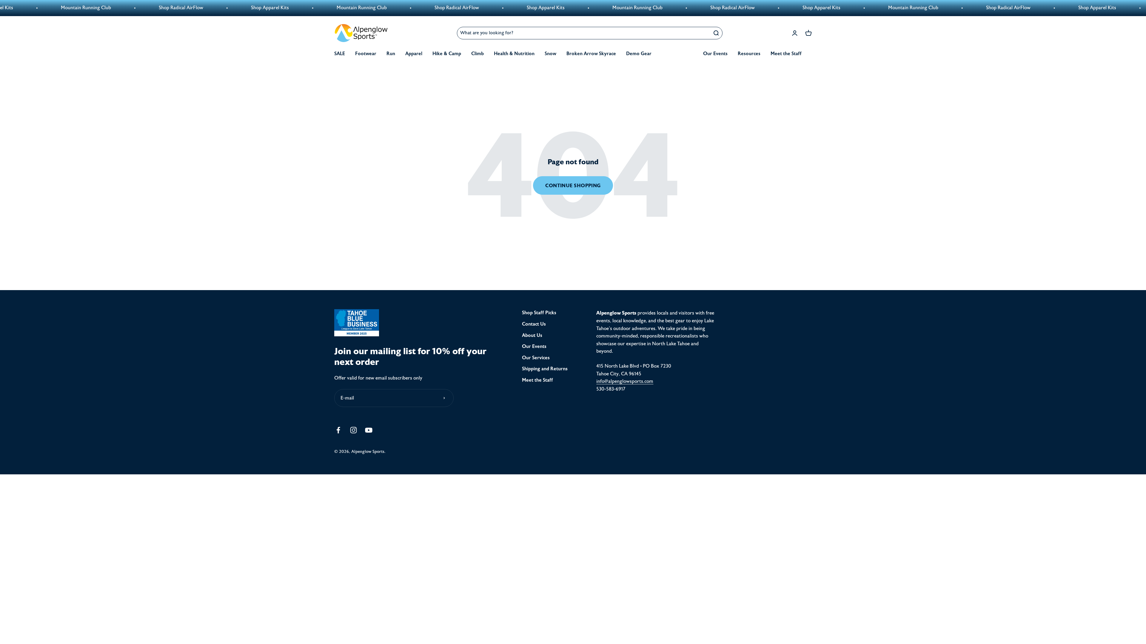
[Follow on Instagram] (353, 430)
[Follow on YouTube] (369, 430)
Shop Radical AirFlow (119, 7)
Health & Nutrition (514, 53)
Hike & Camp (446, 53)
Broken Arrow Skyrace (591, 53)
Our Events (715, 53)
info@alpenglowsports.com (624, 381)
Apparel (413, 53)
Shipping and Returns (545, 368)
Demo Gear (638, 53)
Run (390, 53)
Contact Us (534, 324)
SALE (339, 53)
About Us (532, 335)
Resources (749, 53)
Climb (477, 53)
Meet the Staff (786, 53)
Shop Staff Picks (539, 312)
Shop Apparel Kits (208, 7)
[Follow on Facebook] (338, 430)
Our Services (536, 357)
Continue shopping (573, 185)
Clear (701, 33)
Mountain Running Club (300, 7)
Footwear (365, 53)
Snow (550, 53)
